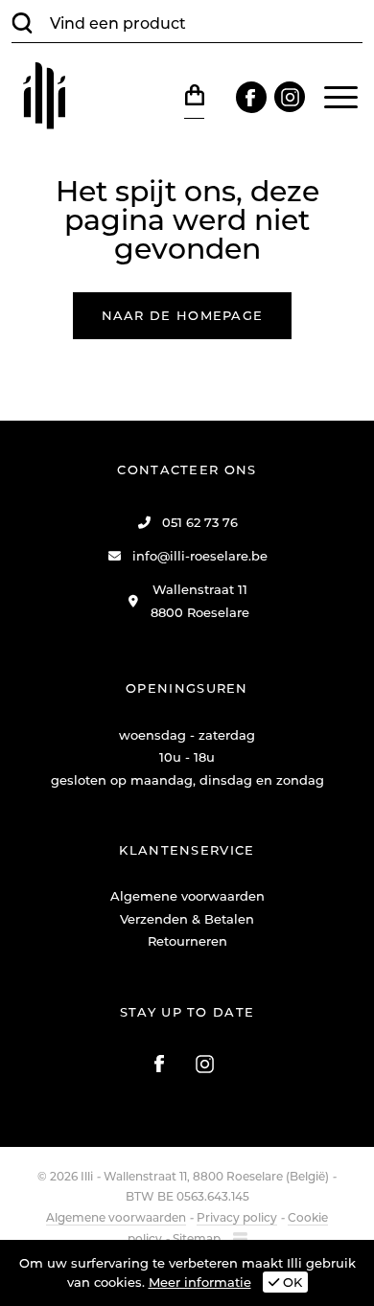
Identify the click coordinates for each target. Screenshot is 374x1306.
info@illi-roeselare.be (200, 555)
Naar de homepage (183, 315)
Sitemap (197, 1238)
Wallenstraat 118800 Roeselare (200, 600)
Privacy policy (237, 1217)
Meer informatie (200, 1282)
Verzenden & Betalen (187, 919)
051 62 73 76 (200, 522)
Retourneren (187, 941)
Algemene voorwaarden (187, 896)
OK (290, 1282)
